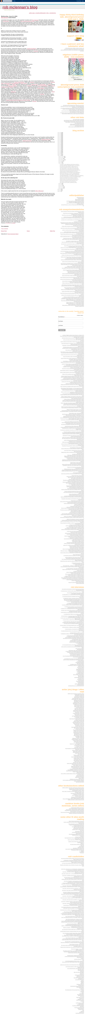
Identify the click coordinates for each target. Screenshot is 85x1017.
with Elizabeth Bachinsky (79, 645)
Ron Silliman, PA (81, 754)
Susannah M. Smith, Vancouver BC (77, 756)
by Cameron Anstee (80, 661)
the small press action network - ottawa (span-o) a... (69, 166)
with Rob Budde (81, 657)
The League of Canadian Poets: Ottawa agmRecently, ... (70, 174)
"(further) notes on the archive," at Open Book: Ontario (74, 267)
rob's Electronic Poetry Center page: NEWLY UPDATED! (74, 120)
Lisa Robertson (15, 83)
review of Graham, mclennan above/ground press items (74, 543)
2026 (60, 132)
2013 (60, 147)
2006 (60, 155)
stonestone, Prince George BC (78, 848)
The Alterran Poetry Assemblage (78, 1005)
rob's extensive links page (79, 123)
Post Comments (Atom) (13, 234)
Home (28, 231)
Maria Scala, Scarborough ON (78, 751)
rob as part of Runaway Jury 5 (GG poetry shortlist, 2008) (74, 492)
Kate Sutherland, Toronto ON (79, 760)
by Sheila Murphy (81, 672)
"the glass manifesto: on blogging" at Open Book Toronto (74, 431)
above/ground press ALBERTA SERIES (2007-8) (75, 202)
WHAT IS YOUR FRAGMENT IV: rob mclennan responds (74, 296)
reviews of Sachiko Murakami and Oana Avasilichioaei (74, 491)
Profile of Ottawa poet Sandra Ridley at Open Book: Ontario (73, 400)
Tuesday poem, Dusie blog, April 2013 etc (76, 788)
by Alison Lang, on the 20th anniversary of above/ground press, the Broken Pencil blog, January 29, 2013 (72, 611)
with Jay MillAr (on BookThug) (78, 674)
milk (83, 960)
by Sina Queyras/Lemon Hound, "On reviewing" (75, 635)
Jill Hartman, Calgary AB (79, 725)
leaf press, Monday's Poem (79, 959)
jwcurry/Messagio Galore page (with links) (76, 834)
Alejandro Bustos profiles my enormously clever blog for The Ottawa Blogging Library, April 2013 (73, 349)
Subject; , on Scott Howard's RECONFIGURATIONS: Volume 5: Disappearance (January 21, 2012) (72, 926)
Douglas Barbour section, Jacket (78, 790)
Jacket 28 (82, 1001)
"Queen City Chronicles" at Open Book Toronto (75, 467)
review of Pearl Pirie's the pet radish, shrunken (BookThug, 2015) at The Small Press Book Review (72, 235)
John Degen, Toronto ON (79, 712)
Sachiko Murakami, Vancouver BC (78, 739)
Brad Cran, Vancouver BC (79, 708)
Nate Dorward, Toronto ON (79, 714)
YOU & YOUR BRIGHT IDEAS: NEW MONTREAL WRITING (73, 798)
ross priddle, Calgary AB (79, 744)
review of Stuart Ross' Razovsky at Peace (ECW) (75, 579)
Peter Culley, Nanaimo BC (79, 709)
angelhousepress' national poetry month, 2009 (75, 955)
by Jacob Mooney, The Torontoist (78, 639)
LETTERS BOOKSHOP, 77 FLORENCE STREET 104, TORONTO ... (72, 175)
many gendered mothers (79, 199)
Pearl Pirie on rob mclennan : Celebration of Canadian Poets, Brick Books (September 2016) (73, 216)
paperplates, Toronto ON (79, 838)
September (62, 159)
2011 (60, 149)
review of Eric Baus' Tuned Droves (78, 475)
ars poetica (82, 962)
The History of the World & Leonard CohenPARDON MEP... (70, 176)
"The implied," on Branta (79, 468)
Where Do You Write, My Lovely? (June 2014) (76, 272)
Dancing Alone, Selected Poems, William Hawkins (75, 809)
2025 (60, 133)
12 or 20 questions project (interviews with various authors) (73, 656)
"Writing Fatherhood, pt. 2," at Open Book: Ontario (75, 303)
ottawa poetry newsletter (79, 200)
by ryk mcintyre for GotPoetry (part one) (77, 655)
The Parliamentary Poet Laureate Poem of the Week (74, 989)
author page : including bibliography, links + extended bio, (42, 13)
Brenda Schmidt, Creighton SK (78, 752)
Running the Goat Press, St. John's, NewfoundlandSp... (70, 173)
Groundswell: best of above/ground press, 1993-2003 (74, 810)
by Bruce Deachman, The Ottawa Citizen (76, 642)
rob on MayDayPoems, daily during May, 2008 (75, 968)
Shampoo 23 (81, 998)
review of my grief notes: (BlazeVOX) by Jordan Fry (75, 383)
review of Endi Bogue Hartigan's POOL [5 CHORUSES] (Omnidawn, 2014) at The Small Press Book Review (74, 288)
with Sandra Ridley (80, 649)
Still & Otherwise (39, 191)
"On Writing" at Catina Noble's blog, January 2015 (75, 241)
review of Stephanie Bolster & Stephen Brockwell (75, 572)
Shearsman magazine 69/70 (79, 977)
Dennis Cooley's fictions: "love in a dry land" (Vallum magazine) (72, 508)
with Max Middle (81, 676)
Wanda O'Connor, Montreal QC (78, 740)
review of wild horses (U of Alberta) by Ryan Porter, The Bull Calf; (72, 427)
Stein (8, 84)
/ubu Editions (81, 851)
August (61, 160)
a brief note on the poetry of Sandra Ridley (76, 526)
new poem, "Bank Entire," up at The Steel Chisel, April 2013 (73, 885)
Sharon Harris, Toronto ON (79, 724)
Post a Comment (4, 228)
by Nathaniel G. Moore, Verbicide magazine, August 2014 (73, 598)
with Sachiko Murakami (80, 648)
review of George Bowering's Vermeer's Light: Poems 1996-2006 (72, 514)
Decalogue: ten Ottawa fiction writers (77, 793)
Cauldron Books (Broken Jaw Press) (77, 807)
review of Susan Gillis (80, 583)
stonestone (82, 1006)
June (61, 163)
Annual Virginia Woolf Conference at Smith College (18, 100)
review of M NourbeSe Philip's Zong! (77, 436)
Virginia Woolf (7, 83)
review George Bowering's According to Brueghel (75, 485)
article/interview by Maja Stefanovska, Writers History (74, 426)
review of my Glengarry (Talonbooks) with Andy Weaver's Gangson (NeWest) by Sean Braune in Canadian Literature (73, 378)
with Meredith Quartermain (79, 677)
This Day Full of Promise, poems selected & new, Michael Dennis (72, 812)
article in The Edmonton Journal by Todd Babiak (75, 519)
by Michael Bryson (80, 684)
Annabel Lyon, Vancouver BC (78, 731)
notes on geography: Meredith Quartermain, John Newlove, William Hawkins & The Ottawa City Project (73, 549)
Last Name (60, 325)
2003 (60, 191)
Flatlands (82, 1011)
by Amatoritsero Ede (80, 671)
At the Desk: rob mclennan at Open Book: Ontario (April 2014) (73, 284)
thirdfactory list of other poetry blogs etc (77, 779)
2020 (60, 139)
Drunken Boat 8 (81, 985)
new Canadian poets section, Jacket (77, 797)
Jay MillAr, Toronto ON (80, 737)
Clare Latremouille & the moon (78, 554)
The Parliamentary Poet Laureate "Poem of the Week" (74, 837)
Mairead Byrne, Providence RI (78, 703)
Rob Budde (42, 84)
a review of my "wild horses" (79, 221)
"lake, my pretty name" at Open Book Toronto (76, 477)
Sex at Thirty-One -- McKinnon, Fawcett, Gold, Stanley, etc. (73, 565)
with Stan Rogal (81, 680)
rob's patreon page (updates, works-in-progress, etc (74, 48)
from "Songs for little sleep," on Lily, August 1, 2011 (75, 937)
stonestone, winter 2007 (79, 979)
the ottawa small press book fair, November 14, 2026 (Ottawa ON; (72, 112)
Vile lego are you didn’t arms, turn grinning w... (68, 181)
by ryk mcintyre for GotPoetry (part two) (77, 654)
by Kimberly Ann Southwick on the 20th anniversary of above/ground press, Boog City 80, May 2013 (74, 607)
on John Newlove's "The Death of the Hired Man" (75, 568)
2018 (60, 141)
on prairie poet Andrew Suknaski (78, 454)
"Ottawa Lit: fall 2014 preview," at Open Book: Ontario (74, 258)
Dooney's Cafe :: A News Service (78, 829)
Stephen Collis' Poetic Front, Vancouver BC (76, 841)
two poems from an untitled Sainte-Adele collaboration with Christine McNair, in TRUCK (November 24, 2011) (73, 934)
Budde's (11, 87)
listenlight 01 (81, 988)
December (62, 156)
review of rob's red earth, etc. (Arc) (78, 562)
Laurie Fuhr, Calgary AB (79, 719)
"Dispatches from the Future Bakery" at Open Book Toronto (73, 480)
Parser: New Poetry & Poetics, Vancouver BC (76, 839)
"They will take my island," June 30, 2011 (76, 944)
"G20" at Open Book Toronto (79, 451)
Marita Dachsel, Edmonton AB (78, 710)
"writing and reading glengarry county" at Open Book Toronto (73, 437)
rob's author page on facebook (78, 119)
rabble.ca (82, 843)
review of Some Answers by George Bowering (75, 502)
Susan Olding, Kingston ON (79, 741)
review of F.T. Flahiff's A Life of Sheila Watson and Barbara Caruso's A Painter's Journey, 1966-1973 (73, 546)
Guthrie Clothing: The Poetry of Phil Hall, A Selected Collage (73, 787)
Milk (83, 1010)
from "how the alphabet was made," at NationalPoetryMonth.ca (72, 921)
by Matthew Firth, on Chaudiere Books (77, 664)
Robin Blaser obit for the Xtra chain (77, 484)
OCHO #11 (82, 973)
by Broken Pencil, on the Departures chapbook (75, 652)
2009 (60, 151)
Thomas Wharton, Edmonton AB (78, 768)
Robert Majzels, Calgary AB (79, 733)
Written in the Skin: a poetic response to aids (76, 799)
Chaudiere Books (81, 198)
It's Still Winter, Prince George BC (78, 832)
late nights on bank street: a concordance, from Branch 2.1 (73, 950)
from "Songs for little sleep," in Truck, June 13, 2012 (74, 916)
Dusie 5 (82, 980)
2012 (60, 148)
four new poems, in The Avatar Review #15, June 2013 (74, 877)
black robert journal (80, 957)
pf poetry (82, 958)
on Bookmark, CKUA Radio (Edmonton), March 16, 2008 (74, 860)
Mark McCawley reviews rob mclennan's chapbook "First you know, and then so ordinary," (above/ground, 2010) (73, 415)
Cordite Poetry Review (80, 1002)
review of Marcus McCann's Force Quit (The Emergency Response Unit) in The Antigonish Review (74, 441)
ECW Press (6, 21)
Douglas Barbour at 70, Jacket (78, 472)
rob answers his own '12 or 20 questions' (76, 653)
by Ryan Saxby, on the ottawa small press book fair (75, 651)
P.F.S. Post (82, 996)
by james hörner (81, 678)
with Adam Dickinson (80, 669)
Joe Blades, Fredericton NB (79, 701)
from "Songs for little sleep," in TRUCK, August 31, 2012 (74, 911)
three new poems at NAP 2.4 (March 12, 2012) (75, 923)
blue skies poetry (81, 969)
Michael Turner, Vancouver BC (78, 762)
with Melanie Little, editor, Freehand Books (76, 650)
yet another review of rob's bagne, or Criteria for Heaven (74, 576)
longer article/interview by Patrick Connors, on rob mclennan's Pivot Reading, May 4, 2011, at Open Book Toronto (73, 423)
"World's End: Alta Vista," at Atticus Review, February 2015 (73, 238)
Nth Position (82, 993)
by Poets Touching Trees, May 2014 (77, 602)
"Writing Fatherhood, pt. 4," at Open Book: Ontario (75, 299)
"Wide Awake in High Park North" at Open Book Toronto (74, 456)
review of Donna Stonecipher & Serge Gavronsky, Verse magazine (72, 501)
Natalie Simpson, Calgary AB (79, 755)
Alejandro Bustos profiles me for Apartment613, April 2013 (73, 347)
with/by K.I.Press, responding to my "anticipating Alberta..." (73, 659)
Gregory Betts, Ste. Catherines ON (78, 699)
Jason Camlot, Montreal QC (79, 705)
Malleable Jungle (81, 999)
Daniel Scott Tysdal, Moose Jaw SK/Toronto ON (75, 763)
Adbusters (13, 91)
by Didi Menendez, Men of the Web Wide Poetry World (74, 658)
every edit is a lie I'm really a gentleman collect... (68, 182)
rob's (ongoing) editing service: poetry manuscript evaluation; (73, 113)
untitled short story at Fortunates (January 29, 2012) (74, 924)
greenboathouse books (80, 1013)
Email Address (61, 316)
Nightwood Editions (31, 48)
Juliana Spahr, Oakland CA (79, 757)
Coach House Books (19, 82)
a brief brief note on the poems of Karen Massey (75, 534)
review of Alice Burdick (80, 581)
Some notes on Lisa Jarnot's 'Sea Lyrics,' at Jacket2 (74, 350)
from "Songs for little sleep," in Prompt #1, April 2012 (74, 920)
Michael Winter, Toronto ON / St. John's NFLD (76, 769)
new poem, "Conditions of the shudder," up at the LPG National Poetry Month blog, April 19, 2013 (72, 884)
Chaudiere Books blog (80, 776)
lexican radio (81, 963)
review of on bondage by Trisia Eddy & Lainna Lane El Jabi (73, 482)
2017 (60, 142)
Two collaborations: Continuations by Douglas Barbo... (69, 168)
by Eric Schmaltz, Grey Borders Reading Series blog (74, 637)
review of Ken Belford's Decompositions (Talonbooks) (74, 421)
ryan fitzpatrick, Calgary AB (79, 716)
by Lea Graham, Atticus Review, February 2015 (75, 592)
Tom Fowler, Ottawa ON (80, 717)
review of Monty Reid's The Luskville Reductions (75, 476)
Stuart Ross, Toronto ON (79, 749)
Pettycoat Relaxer (81, 1008)
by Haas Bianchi (81, 660)
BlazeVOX (82, 971)
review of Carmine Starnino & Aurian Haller (76, 582)
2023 (60, 136)
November (62, 157)
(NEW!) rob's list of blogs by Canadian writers (76, 693)
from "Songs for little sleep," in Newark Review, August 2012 (73, 912)
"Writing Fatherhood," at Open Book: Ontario (76, 304)
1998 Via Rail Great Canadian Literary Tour (76, 126)
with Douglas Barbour (80, 681)
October (61, 158)
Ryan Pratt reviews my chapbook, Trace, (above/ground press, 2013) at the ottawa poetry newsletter (73, 344)
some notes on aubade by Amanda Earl (77, 537)
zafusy (83, 992)
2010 (60, 150)
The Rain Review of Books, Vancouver (77, 844)
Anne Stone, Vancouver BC (79, 759)
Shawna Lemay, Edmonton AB (78, 729)
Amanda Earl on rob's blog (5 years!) (77, 500)
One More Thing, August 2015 (78, 225)
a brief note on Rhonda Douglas (78, 539)
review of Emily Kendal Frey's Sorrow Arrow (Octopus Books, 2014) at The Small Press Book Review (73, 282)
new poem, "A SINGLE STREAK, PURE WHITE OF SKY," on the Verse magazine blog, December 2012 (72, 902)
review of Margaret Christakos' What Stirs (76, 487)
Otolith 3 (82, 982)
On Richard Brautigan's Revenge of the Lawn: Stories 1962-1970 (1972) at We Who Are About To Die (72, 398)
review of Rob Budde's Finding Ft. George (76, 494)
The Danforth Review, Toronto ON (78, 826)
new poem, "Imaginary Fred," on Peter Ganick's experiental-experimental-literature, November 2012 (73, 904)
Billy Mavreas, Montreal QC (79, 734)
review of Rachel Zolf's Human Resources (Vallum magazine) (73, 520)
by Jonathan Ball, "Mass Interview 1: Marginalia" (75, 636)
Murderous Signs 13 (80, 984)
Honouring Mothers (80, 1004)
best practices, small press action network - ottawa (75, 558)
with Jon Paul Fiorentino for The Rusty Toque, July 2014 (74, 599)
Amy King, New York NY (79, 726)
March (61, 185)
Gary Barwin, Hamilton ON (79, 696)
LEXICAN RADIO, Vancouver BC (78, 835)
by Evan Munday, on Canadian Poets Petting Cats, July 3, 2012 (72, 616)
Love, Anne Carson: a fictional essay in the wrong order (74, 450)
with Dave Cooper (80, 670)
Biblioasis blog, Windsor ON (79, 700)
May (61, 183)
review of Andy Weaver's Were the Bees (77, 547)
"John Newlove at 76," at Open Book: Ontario (76, 271)
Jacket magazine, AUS (80, 833)
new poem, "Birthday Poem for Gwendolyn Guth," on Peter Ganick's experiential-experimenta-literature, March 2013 (73, 893)
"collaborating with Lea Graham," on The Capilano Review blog (72, 389)
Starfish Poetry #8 (81, 967)
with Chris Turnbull (80, 667)
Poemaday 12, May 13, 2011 (79, 946)
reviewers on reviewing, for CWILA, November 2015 (74, 224)
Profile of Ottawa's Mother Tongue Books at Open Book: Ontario (72, 396)
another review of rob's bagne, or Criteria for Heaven (74, 575)
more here (82, 852)
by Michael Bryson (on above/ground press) (76, 685)
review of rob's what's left (79, 564)
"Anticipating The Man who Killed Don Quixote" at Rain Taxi (73, 435)
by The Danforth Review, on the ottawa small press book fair (73, 644)
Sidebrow (82, 981)
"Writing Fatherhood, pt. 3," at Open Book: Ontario (75, 302)
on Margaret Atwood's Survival (78, 563)
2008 (60, 153)
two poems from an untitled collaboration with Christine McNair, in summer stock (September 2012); (72, 910)
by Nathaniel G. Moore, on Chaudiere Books (76, 665)
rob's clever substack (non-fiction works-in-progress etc (74, 49)
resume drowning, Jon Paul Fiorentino (77, 811)
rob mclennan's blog (20, 7)
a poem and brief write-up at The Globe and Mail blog (74, 956)
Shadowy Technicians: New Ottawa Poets (76, 813)
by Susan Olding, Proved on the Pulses (77, 641)
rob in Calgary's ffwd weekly (79, 505)
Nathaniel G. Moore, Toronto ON (78, 738)
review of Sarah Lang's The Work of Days (76, 512)
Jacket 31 (82, 983)
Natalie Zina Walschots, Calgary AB (77, 766)
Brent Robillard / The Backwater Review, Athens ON (74, 748)
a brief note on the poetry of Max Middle (77, 548)
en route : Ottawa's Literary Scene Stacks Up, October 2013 (73, 335)
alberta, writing (81, 778)
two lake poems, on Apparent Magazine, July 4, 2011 (74, 941)
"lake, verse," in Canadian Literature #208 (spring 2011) (74, 935)
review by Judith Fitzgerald (79, 504)
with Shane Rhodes (80, 663)
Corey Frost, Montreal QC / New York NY (76, 718)
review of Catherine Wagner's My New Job (76, 479)
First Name (60, 321)
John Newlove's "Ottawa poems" (78, 541)
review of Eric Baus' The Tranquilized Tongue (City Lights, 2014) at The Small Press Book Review (72, 265)
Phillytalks (82, 840)
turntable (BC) (81, 954)
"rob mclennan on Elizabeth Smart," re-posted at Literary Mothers (72, 263)
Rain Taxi (82, 845)
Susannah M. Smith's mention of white (77, 506)
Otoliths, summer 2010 (80, 949)
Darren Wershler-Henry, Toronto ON (77, 767)
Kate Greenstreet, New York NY (78, 722)
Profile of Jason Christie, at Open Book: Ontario (75, 266)
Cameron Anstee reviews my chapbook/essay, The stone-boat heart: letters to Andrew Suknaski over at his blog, (73, 364)
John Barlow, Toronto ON (79, 695)
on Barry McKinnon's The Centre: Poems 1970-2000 (74, 557)
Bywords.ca (82, 974)
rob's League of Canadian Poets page (77, 124)
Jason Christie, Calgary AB (79, 706)
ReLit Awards (81, 846)
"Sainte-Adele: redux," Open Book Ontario (76, 413)
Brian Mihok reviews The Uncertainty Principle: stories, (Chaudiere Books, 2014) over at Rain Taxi (74, 246)
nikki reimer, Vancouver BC (79, 747)
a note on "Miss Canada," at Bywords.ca (77, 360)
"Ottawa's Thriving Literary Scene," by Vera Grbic (75, 409)
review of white (81, 493)
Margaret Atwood (46, 139)
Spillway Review (81, 995)
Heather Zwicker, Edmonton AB (78, 771)
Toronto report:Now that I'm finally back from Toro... (69, 180)
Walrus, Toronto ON (80, 975)
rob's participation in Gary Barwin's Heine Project (75, 457)
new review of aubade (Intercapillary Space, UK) (75, 507)
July (61, 162)
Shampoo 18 (81, 1012)
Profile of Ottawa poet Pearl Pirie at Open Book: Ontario (74, 399)
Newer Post (4, 231)
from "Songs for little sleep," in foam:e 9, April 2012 (75, 919)
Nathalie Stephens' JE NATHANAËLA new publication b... (70, 172)
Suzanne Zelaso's (12, 85)
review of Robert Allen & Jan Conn (78, 580)
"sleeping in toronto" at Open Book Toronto (76, 483)
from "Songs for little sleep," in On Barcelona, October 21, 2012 (72, 907)
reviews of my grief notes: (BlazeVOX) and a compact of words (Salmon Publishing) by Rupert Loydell (73, 382)
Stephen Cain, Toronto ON (79, 704)
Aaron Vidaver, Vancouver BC (78, 765)
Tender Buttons (40, 88)
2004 (60, 190)
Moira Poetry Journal (80, 997)
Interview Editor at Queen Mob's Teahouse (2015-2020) (74, 121)
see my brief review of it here (27, 21)
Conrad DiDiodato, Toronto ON (78, 713)
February (61, 186)
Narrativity (82, 836)
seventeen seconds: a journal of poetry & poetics (75, 201)
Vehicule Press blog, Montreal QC (78, 764)
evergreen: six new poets (79, 796)
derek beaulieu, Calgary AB (79, 697)
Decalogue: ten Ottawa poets (79, 794)
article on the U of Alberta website (78, 515)
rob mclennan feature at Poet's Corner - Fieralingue (74, 961)
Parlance (29, 85)
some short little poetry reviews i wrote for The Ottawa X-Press (73, 513)
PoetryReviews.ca (80, 842)
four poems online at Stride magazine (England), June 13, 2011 (72, 945)
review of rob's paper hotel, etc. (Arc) (77, 573)
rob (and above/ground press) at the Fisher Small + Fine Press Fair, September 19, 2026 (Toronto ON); (73, 111)
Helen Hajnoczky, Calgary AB (78, 723)
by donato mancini (80, 682)
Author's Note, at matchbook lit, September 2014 (75, 257)
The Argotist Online (80, 994)
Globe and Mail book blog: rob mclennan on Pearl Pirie (74, 469)
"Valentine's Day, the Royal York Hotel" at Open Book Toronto (73, 459)
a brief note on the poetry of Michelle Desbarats (75, 531)
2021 (60, 138)
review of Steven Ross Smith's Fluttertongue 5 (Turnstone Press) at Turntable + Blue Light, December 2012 (72, 359)
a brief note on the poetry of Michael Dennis (76, 536)
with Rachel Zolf (81, 666)
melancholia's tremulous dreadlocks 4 (77, 986)
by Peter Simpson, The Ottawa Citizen (77, 640)
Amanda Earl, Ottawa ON (79, 715)
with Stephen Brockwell (80, 662)
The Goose (82, 830)
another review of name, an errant (78, 540)
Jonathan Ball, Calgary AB (79, 694)
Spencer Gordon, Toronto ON (78, 721)
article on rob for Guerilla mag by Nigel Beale (76, 481)
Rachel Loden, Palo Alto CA (79, 730)
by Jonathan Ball (81, 643)
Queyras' (34, 101)
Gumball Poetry (81, 1009)
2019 (60, 140)
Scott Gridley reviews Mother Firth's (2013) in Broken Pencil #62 (72, 298)
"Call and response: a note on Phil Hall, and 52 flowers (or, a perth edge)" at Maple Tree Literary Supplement (72, 418)
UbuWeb (82, 850)
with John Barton (81, 675)
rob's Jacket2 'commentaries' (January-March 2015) (74, 122)
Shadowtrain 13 (81, 978)
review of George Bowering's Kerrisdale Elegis (75, 488)
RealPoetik (82, 991)
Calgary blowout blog (80, 775)
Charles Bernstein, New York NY (78, 698)
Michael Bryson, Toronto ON (79, 702)
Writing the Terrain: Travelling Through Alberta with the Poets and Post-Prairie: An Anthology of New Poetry (72, 551)
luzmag (82, 990)
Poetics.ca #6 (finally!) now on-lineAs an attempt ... (69, 177)
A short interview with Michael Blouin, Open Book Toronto (73, 416)
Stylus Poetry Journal (80, 976)
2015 (60, 145)
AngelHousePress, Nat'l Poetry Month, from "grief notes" (74, 951)
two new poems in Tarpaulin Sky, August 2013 (75, 870)
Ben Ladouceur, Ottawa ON (79, 728)
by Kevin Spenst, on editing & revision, (77, 632)
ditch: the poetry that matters (79, 827)
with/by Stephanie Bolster (79, 683)
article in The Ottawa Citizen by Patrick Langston (75, 527)
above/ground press (80, 197)
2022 (60, 137)
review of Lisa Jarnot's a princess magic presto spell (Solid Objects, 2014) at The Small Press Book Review (73, 270)
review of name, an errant (79, 544)
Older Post (52, 231)
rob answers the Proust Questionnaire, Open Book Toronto (73, 638)
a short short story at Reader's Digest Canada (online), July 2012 (72, 913)
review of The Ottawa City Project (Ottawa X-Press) (75, 525)
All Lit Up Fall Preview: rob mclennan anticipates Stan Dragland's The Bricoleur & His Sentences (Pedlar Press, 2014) (72, 252)
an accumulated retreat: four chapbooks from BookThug (74, 538)
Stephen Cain (34, 84)
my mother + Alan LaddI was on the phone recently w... (69, 164)
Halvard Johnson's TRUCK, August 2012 (76, 789)
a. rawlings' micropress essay (78, 571)
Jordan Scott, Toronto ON (79, 753)
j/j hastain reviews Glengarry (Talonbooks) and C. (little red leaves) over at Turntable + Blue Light (73, 367)
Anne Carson (24, 83)
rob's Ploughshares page (79, 125)
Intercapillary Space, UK (79, 831)
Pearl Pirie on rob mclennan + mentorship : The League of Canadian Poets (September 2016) (73, 214)
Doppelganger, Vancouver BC (78, 828)
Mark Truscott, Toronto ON (79, 761)
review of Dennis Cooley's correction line (76, 495)
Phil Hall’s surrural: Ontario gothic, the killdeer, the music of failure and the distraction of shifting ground (72, 510)
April (61, 184)
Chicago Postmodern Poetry (79, 825)
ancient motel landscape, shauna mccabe (76, 808)
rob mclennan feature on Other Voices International (75, 966)
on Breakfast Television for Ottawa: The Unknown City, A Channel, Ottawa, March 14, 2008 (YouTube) (72, 862)
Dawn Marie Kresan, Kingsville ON (77, 727)
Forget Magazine (81, 970)
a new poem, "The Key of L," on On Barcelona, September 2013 (72, 869)
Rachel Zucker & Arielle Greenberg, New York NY (75, 770)
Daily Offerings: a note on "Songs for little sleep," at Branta (73, 361)
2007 (60, 154)
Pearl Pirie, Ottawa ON (80, 742)
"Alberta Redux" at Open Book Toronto (77, 462)
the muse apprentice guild (79, 1007)
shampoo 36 (81, 953)
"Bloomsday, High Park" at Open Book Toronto (75, 455)
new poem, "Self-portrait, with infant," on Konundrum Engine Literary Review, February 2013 (73, 896)
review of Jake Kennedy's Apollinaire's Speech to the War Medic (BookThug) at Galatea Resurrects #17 (72, 392)
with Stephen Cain (80, 679)
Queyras (36, 51)
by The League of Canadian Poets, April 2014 (76, 603)
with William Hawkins (80, 673)
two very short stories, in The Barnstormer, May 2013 (74, 878)
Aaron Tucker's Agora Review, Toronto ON (76, 821)
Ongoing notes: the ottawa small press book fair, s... (69, 171)
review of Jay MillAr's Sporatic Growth (77, 532)
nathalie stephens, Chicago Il (78, 758)
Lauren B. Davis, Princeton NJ (78, 711)
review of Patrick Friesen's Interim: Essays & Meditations (74, 503)
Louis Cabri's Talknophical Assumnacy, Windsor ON (74, 849)
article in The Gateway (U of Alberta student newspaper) (74, 516)
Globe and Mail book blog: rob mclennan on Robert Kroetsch (73, 464)
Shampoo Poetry (81, 847)
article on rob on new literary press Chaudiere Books (74, 533)
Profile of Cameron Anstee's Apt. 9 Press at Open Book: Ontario (72, 406)
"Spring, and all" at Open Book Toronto (77, 463)
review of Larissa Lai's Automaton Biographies (75, 458)
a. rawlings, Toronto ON (80, 746)
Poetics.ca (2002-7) (80, 203)
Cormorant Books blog (80, 707)
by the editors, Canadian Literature (77, 593)
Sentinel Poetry (81, 1003)
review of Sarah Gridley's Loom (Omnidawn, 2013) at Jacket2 (73, 297)
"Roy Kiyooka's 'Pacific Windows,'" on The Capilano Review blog (72, 388)
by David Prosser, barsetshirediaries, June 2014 (75, 601)
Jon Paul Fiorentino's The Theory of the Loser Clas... (69, 167)
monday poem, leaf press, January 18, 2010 (76, 952)
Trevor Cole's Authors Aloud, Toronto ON (76, 824)
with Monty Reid (81, 668)
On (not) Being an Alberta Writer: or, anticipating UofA (74, 528)
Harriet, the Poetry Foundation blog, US (77, 743)
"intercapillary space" (80, 987)
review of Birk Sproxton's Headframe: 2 (77, 535)
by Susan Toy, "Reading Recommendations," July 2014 (74, 600)
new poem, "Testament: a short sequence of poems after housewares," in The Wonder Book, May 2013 (74, 882)
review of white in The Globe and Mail (77, 511)
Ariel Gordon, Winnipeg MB (79, 720)
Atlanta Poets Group (80, 772)
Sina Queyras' (4, 17)
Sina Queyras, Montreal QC (79, 745)
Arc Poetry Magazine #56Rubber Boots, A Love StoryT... (70, 165)
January (61, 188)
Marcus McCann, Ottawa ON (79, 735)
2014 (60, 146)
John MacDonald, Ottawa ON (78, 732)
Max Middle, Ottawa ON (79, 736)
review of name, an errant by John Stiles (77, 524)
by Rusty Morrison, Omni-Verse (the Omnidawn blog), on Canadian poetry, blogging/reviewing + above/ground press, (73, 622)
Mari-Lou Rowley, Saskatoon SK (78, 750)
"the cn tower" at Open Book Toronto (77, 478)
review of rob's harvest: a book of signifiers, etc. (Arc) (74, 574)
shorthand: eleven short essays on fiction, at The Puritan (74, 365)
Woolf (14, 84)
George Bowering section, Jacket (78, 795)
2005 (60, 189)
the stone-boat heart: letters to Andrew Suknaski (75, 542)
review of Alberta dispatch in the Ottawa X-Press (75, 486)
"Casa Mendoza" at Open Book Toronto (77, 447)
